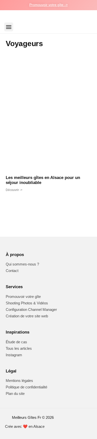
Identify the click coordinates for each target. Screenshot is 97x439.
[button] (8, 26)
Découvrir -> (14, 190)
